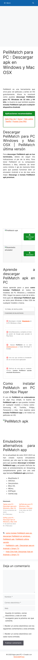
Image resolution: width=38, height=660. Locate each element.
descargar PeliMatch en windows (16, 536)
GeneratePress (19, 657)
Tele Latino (28, 119)
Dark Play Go (10, 119)
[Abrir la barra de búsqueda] (33, 3)
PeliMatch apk (8, 539)
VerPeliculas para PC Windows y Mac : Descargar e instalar (26, 506)
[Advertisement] (19, 27)
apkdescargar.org (11, 347)
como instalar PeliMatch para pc (19, 533)
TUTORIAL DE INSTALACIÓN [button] (13, 309)
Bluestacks (26, 321)
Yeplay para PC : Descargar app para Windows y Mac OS (9, 506)
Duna (20, 119)
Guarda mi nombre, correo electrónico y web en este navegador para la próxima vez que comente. (19, 617)
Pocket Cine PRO (20, 121)
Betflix (8, 121)
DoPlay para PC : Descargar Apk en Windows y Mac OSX (10, 520)
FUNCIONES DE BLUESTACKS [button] (14, 313)
